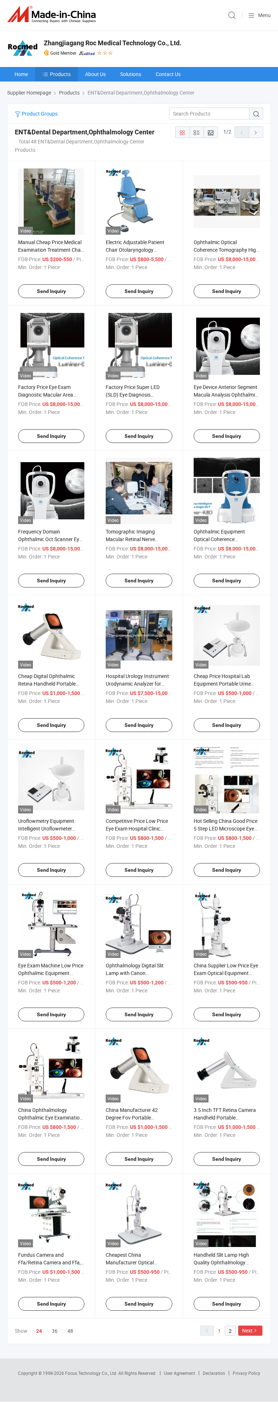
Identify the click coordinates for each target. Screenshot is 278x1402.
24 (39, 1331)
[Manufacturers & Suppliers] (52, 14)
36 (55, 1330)
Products (60, 74)
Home (21, 74)
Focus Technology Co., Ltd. (91, 1373)
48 (70, 1330)
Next (247, 1330)
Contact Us (168, 74)
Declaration (214, 1373)
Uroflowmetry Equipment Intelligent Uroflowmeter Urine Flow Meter (46, 828)
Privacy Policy (246, 1373)
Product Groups (39, 113)
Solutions (130, 74)
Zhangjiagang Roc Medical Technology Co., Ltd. (112, 43)
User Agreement (179, 1373)
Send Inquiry (51, 291)
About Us (95, 74)
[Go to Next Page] (256, 132)
